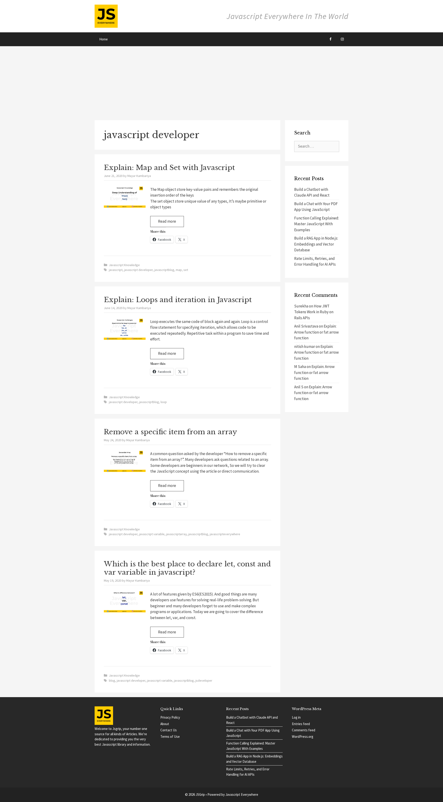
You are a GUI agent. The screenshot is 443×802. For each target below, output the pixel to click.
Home (103, 39)
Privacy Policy (170, 717)
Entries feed (301, 724)
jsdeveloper (203, 680)
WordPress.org (302, 736)
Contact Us (168, 730)
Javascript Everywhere (241, 794)
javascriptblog (164, 270)
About (164, 724)
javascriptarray (176, 534)
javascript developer (138, 270)
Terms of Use (170, 736)
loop (164, 402)
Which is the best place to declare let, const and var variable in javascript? (187, 568)
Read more (171, 223)
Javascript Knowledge (124, 265)
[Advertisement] (221, 81)
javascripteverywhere (225, 534)
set (185, 270)
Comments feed (303, 730)
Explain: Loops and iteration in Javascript (178, 299)
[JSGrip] (106, 15)
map (179, 270)
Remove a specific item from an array (170, 432)
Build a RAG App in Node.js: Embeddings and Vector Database (316, 244)
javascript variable (152, 534)
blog (112, 680)
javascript (116, 270)
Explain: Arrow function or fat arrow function (316, 332)
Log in (296, 717)
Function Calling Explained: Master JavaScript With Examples (316, 224)
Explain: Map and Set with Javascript (169, 167)
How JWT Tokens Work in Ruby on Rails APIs (313, 312)
